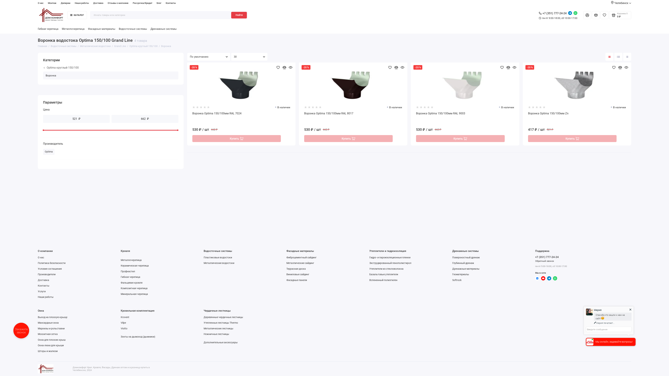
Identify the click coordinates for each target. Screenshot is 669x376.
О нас (41, 3)
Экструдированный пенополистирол (390, 263)
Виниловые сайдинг (297, 274)
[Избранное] (604, 15)
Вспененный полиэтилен (383, 280)
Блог (159, 3)
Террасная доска (296, 268)
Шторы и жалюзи (48, 351)
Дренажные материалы (465, 268)
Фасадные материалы (101, 28)
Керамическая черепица (135, 265)
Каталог (79, 15)
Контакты (171, 3)
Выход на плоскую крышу (52, 317)
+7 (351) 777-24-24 (555, 13)
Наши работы (82, 3)
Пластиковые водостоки (218, 257)
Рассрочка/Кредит (142, 3)
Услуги (42, 291)
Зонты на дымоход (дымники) (138, 336)
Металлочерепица (73, 28)
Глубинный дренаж (463, 263)
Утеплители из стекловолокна (386, 268)
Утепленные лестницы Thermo (221, 322)
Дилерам (65, 3)
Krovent (125, 317)
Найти (239, 15)
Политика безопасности (52, 263)
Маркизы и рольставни (51, 328)
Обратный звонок (544, 261)
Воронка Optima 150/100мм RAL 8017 (328, 113)
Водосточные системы (133, 28)
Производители (47, 274)
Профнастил (128, 271)
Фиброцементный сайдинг (301, 257)
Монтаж (52, 3)
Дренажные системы (164, 28)
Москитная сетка (48, 334)
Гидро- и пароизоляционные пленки (389, 257)
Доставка (98, 3)
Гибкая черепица (48, 28)
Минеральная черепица (134, 294)
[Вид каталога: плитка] (609, 57)
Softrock (457, 280)
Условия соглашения (50, 268)
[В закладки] (278, 67)
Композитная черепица (134, 288)
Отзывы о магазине (118, 3)
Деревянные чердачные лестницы (223, 317)
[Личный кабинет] (587, 15)
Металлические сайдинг (300, 263)
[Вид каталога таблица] (627, 57)
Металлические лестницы (218, 328)
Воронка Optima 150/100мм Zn (548, 113)
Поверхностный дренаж (466, 257)
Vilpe (123, 322)
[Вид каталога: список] (618, 57)
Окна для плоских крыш (52, 339)
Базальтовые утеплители (383, 274)
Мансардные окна (48, 322)
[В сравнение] (284, 67)
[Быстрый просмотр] (290, 67)
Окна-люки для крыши (51, 345)
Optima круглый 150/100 (63, 67)
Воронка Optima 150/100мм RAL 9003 (440, 113)
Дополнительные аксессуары (221, 342)
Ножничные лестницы (216, 334)
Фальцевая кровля (132, 282)
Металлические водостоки (219, 263)
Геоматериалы (460, 274)
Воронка (51, 75)
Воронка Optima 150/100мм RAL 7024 (216, 113)
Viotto (124, 328)
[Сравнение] (596, 15)
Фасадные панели (296, 280)
